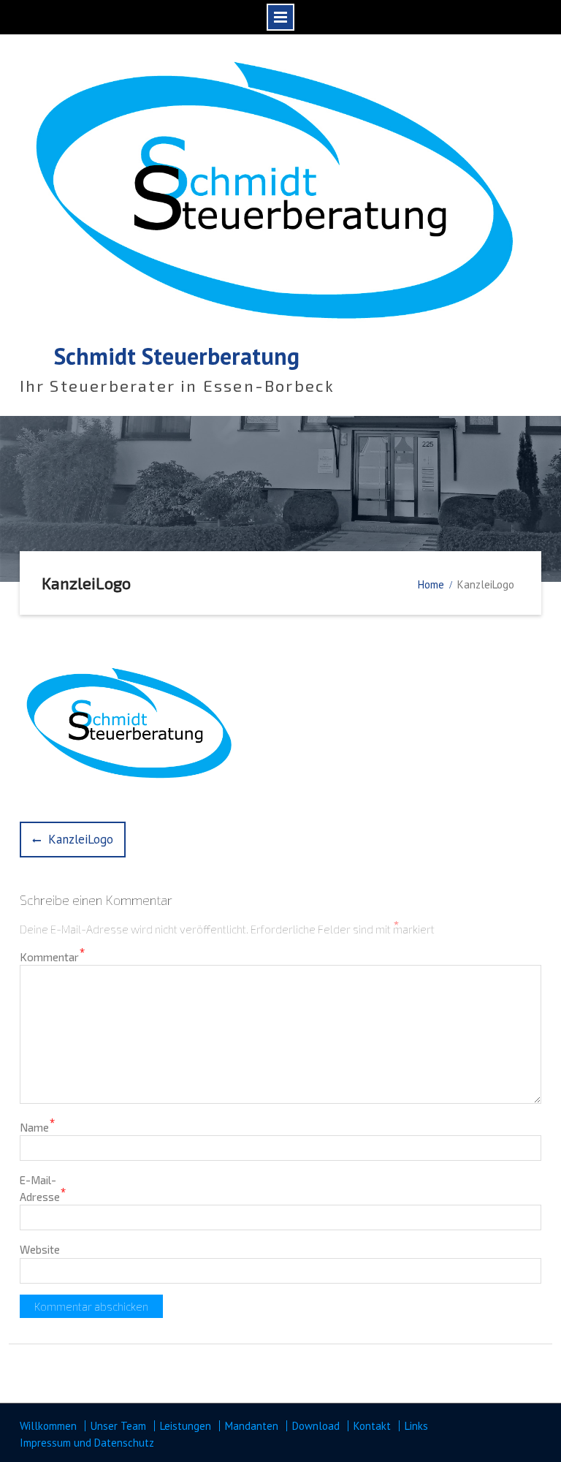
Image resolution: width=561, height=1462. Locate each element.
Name (38, 1126)
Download (316, 1425)
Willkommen (48, 1425)
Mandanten (251, 1425)
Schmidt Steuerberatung (176, 356)
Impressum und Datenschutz (87, 1443)
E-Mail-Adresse (43, 1188)
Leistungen (185, 1425)
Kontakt (372, 1425)
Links (416, 1425)
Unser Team (118, 1425)
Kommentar (52, 956)
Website (40, 1249)
